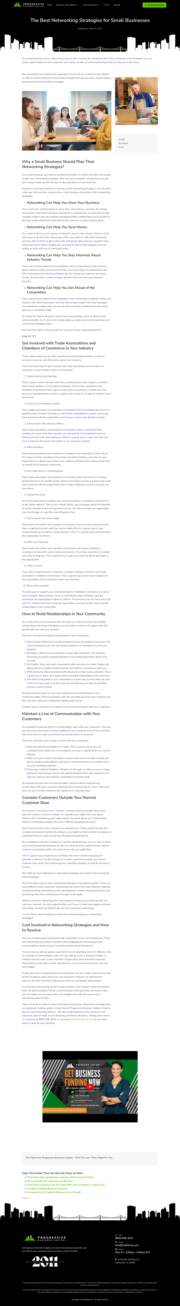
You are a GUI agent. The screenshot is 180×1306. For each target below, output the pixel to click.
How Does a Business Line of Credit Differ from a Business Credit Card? (66, 1184)
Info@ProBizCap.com (127, 1245)
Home (49, 5)
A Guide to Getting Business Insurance (47, 1188)
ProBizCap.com (87, 1299)
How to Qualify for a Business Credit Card (50, 1181)
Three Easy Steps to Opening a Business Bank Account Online (60, 1177)
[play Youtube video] (90, 1086)
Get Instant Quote (155, 5)
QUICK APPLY (143, 143)
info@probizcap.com (83, 1019)
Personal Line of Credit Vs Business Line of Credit (54, 1192)
